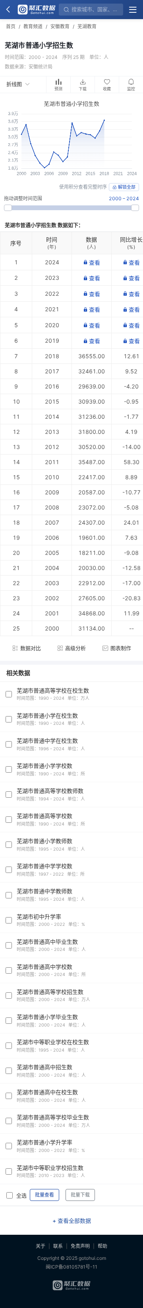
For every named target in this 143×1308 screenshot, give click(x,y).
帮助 (102, 1246)
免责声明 (80, 1246)
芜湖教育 (87, 26)
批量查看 (44, 1195)
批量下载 (80, 1195)
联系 (58, 1246)
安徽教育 (60, 26)
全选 (21, 1195)
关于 (40, 1246)
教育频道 (33, 26)
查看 (94, 262)
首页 (10, 26)
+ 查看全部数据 (71, 1220)
